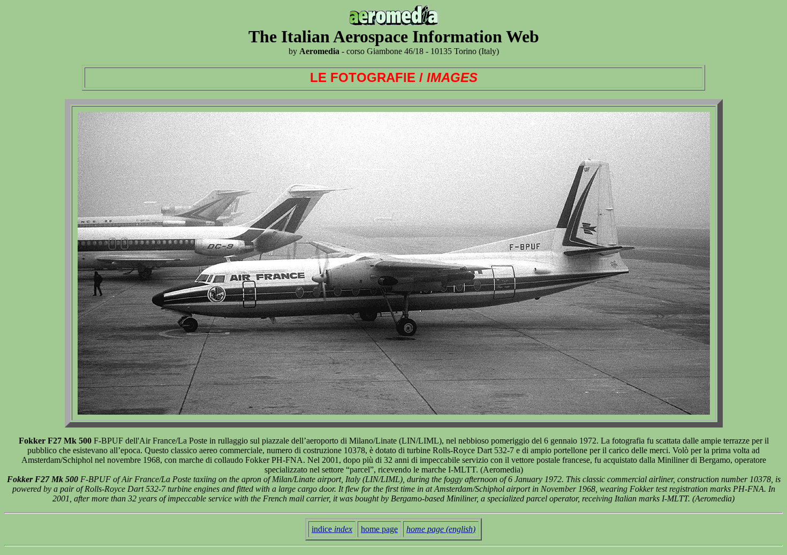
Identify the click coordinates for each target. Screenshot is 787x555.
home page (379, 529)
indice (332, 529)
